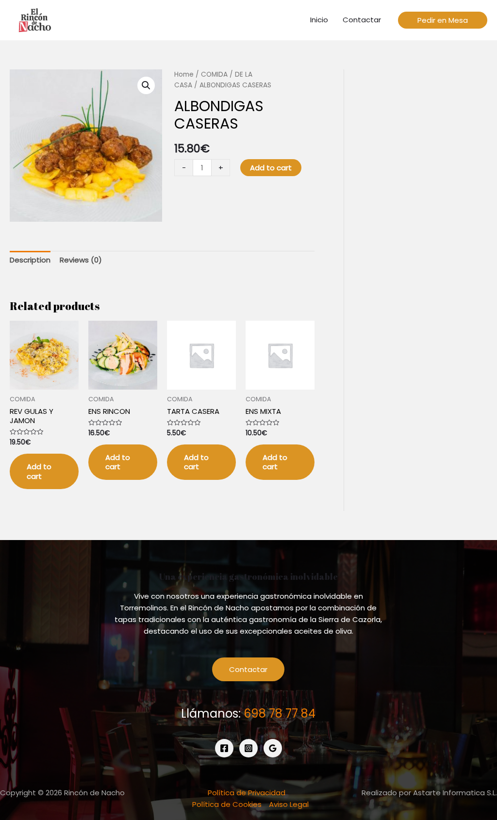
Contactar (248, 669)
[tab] (30, 260)
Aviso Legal (289, 804)
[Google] (273, 748)
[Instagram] (248, 748)
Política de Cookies (227, 804)
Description (30, 260)
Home (184, 74)
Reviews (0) (81, 260)
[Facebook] (224, 748)
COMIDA (214, 74)
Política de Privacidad (246, 792)
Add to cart (271, 168)
